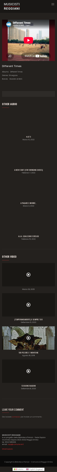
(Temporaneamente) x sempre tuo (28, 319)
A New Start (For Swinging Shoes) (28, 169)
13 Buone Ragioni (28, 385)
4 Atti (28, 136)
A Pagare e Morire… (28, 203)
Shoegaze (13, 75)
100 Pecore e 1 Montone (28, 352)
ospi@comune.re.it (16, 444)
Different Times (16, 72)
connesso (16, 417)
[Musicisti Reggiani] (12, 6)
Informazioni (7, 449)
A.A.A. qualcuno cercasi (28, 236)
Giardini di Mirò (15, 79)
